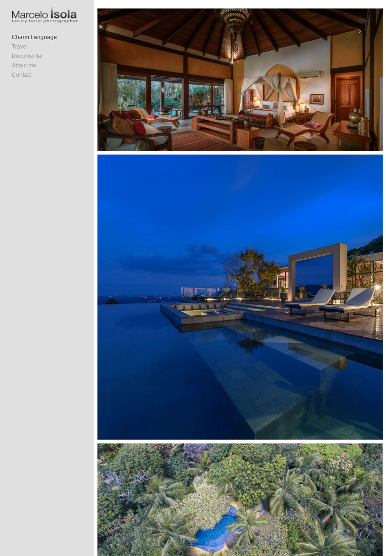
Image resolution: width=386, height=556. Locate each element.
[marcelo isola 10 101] (239, 297)
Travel (20, 46)
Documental (27, 56)
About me (24, 65)
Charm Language (34, 37)
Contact (22, 75)
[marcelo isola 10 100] (239, 79)
